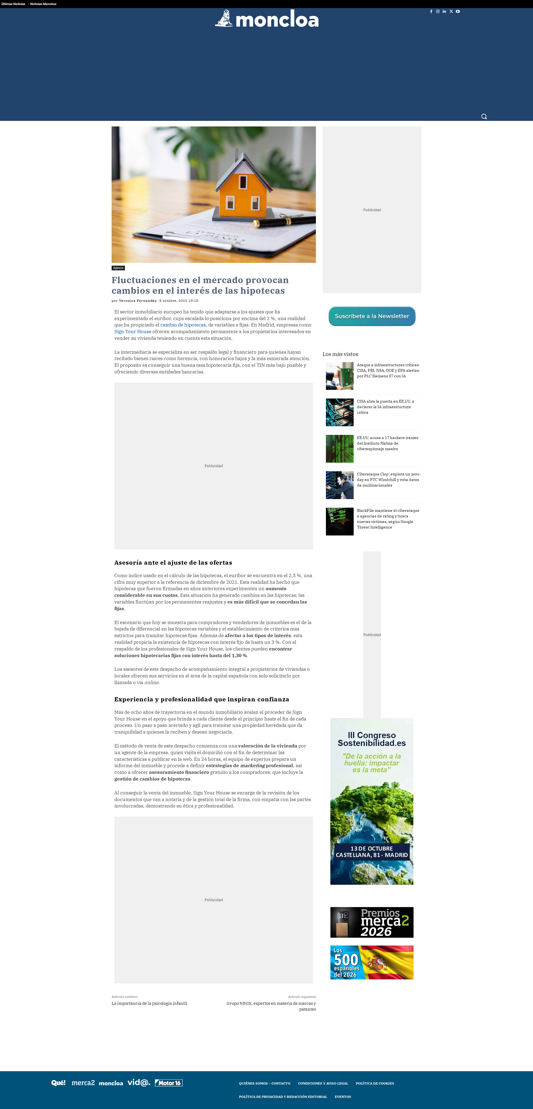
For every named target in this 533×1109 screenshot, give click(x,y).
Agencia (118, 268)
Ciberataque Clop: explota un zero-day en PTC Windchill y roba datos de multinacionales (389, 480)
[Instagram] (438, 11)
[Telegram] (194, 1030)
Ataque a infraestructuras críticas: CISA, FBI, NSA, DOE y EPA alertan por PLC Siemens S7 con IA (388, 370)
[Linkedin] (444, 11)
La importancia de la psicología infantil (149, 1003)
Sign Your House (132, 331)
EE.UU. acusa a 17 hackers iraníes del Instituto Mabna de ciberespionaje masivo (387, 443)
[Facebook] (431, 11)
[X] (451, 11)
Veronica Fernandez (138, 300)
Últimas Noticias (13, 4)
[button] (484, 116)
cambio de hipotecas (183, 325)
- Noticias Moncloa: (42, 4)
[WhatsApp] (181, 1030)
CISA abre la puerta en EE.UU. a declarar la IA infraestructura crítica (385, 407)
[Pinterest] (207, 1030)
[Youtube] (458, 11)
